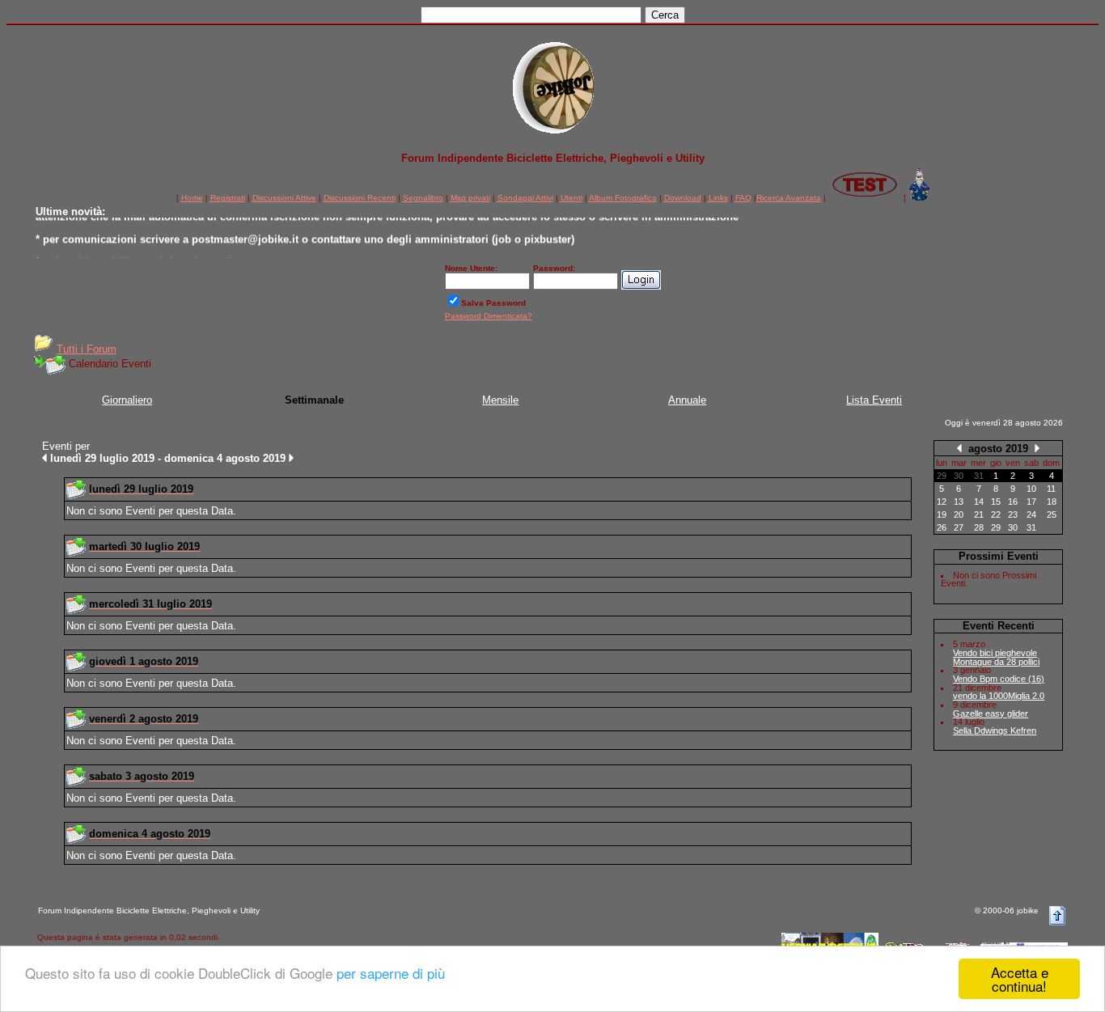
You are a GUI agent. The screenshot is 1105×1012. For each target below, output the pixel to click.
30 (1013, 527)
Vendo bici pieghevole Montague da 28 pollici (996, 657)
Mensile (500, 400)
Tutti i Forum (86, 349)
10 (1031, 488)
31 (1031, 527)
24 (1031, 514)
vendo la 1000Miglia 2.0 (998, 696)
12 (941, 501)
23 (1013, 514)
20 (958, 514)
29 (996, 527)
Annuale (687, 400)
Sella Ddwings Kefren (994, 730)
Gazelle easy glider (990, 713)
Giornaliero (127, 400)
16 (1013, 501)
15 (996, 501)
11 (1051, 488)
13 (958, 501)
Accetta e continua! (1019, 979)
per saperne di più (391, 973)
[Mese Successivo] (1037, 448)
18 (1051, 501)
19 (941, 514)
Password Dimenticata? (488, 315)
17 (1031, 501)
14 (979, 501)
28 (979, 527)
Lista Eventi (874, 400)
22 (996, 514)
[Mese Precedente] (959, 448)
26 (941, 527)
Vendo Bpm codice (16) (998, 679)
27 (958, 527)
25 (1051, 514)
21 (979, 514)
